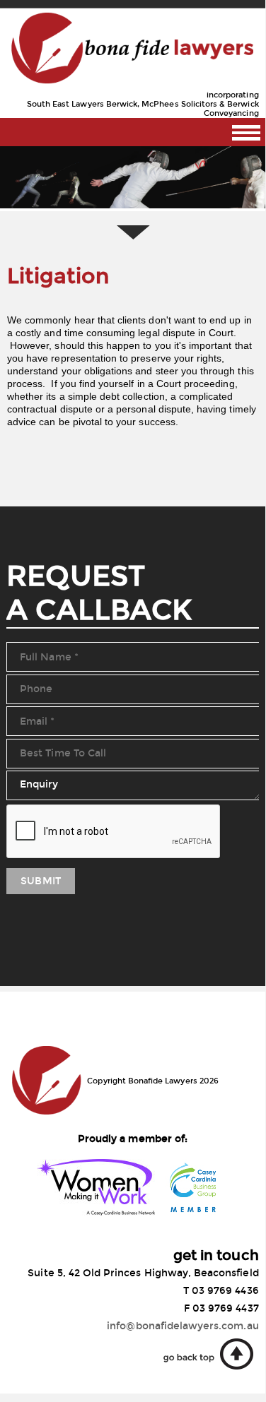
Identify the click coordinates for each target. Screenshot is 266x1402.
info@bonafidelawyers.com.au (182, 1326)
